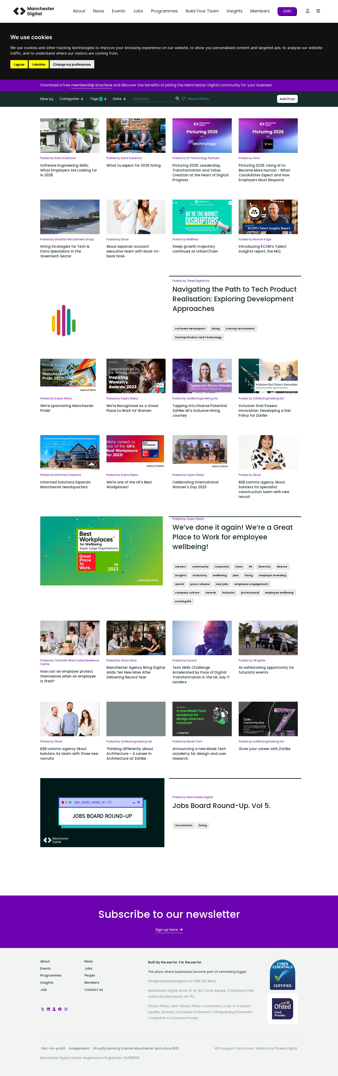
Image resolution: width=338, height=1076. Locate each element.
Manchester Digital (34, 11)
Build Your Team (202, 11)
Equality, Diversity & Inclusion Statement (179, 1012)
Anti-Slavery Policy (186, 1006)
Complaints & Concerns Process (173, 1018)
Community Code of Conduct (227, 1006)
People (89, 975)
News (98, 11)
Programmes (164, 11)
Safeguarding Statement (232, 1012)
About (79, 11)
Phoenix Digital (286, 1048)
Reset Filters (198, 98)
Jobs (138, 11)
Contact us (93, 990)
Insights (235, 11)
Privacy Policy (158, 1006)
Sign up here (166, 929)
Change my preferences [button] (72, 64)
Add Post (287, 98)
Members (260, 11)
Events (118, 11)
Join (287, 11)
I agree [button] (19, 64)
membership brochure (91, 85)
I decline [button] (38, 64)
